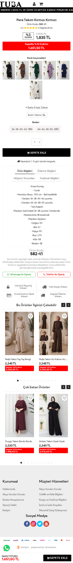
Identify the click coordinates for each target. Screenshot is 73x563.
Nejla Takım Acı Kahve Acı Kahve (53, 359)
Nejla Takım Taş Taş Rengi (18, 359)
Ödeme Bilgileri (46, 171)
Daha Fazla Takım (38, 107)
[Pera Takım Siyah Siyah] (9, 70)
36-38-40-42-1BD (22, 129)
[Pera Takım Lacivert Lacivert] (63, 70)
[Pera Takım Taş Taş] (36, 90)
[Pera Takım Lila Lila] (49, 70)
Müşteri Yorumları (24, 178)
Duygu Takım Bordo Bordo (18, 441)
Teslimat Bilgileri (49, 178)
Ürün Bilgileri (24, 171)
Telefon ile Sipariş (55, 274)
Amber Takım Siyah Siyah (52, 441)
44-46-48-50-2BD (48, 129)
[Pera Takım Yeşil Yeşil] (36, 70)
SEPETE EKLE (38, 152)
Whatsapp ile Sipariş (20, 274)
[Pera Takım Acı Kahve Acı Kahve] (22, 70)
